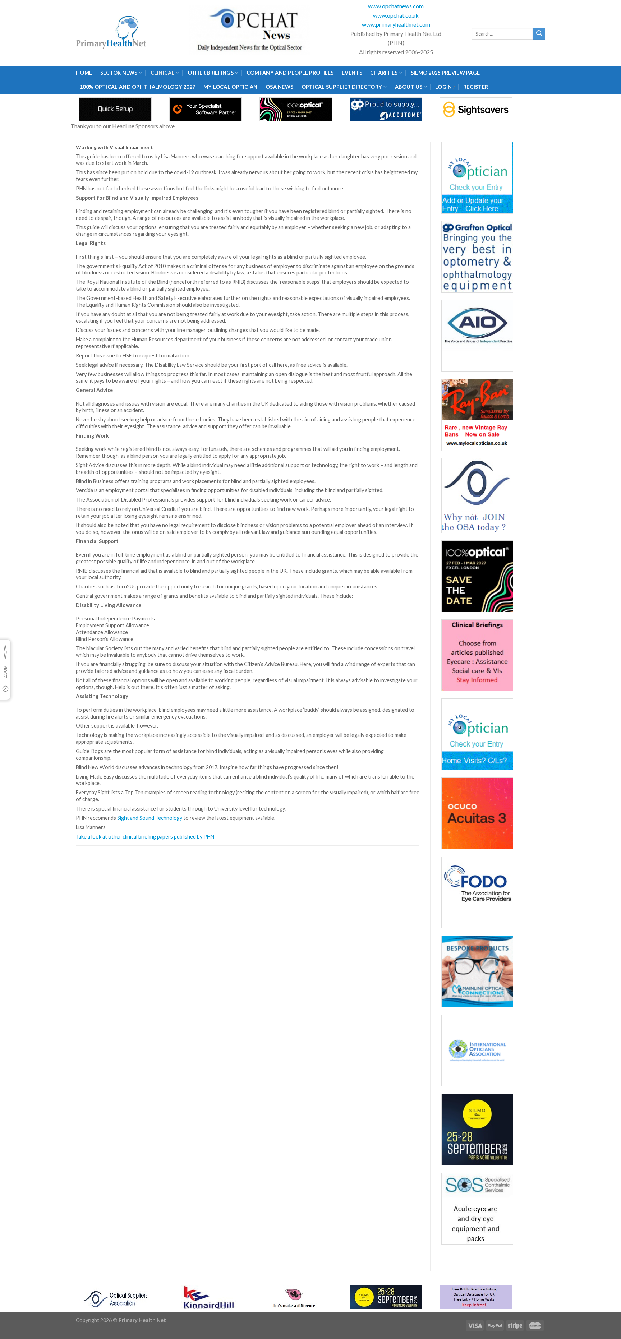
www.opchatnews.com (396, 6)
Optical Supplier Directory (342, 87)
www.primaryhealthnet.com (396, 24)
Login (443, 87)
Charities (384, 73)
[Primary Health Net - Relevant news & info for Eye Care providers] (112, 32)
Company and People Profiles (290, 73)
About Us (408, 87)
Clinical (163, 73)
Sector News (119, 73)
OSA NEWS (279, 87)
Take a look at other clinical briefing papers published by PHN (145, 837)
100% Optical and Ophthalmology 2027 (137, 87)
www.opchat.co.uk (396, 15)
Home (84, 73)
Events (352, 73)
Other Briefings (211, 73)
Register (475, 87)
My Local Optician (230, 87)
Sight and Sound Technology (149, 818)
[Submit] (539, 34)
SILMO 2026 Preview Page (446, 73)
